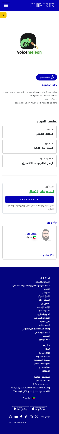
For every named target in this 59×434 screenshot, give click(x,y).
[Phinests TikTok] (26, 417)
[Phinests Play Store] (20, 408)
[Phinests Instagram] (31, 417)
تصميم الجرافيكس (42, 332)
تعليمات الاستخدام (42, 364)
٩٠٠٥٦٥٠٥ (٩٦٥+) (43, 380)
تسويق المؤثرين (44, 314)
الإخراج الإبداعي (43, 307)
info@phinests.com (40, 384)
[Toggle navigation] (6, 5)
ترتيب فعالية (45, 321)
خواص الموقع (44, 353)
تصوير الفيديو (44, 311)
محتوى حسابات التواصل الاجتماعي (36, 329)
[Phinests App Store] (38, 408)
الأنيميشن (46, 293)
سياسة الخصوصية (42, 360)
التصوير (47, 289)
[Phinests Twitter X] (36, 417)
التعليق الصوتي (44, 296)
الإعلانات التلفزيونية (42, 318)
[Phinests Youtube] (16, 417)
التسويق (46, 336)
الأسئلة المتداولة (43, 356)
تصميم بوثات (44, 325)
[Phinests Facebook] (21, 417)
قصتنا (47, 349)
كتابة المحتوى (44, 339)
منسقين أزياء (44, 300)
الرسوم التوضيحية (43, 282)
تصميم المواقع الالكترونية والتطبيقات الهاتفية (31, 285)
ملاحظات (46, 371)
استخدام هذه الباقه (29, 199)
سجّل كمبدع (44, 367)
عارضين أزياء (45, 303)
